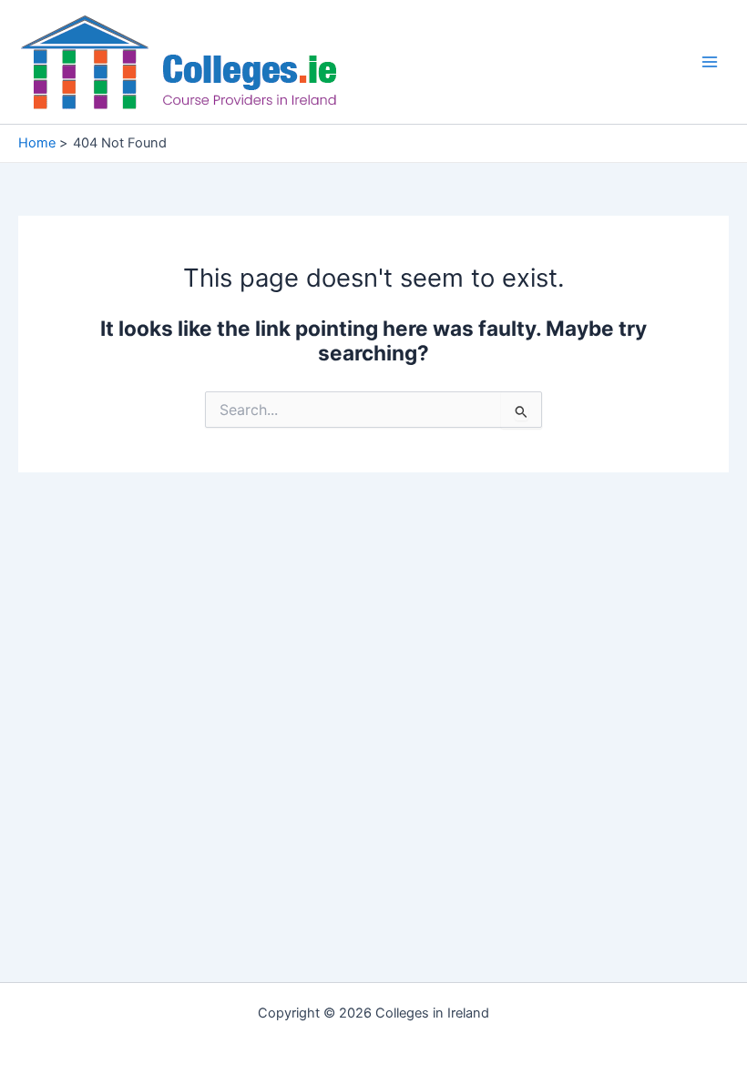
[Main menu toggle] (710, 62)
